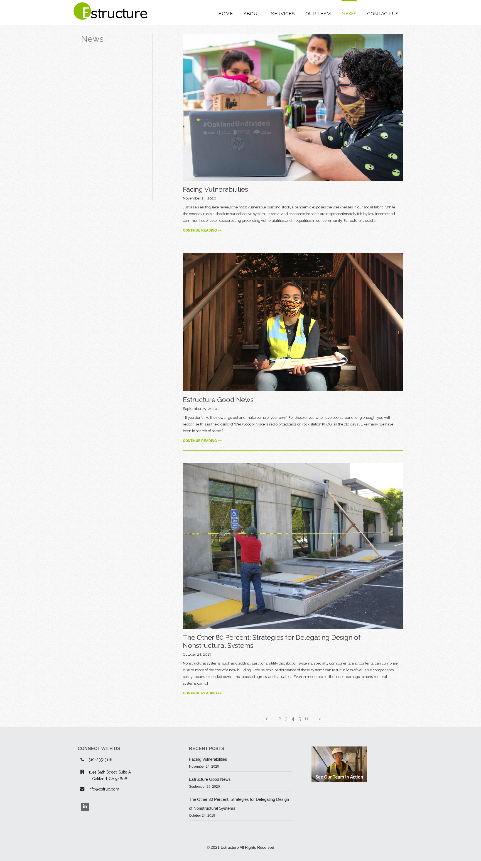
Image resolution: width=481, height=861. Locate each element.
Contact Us (383, 13)
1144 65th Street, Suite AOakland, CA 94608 (110, 775)
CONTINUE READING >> (202, 230)
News (349, 13)
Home (225, 13)
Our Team (318, 13)
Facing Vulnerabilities (215, 189)
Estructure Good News (218, 400)
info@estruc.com (104, 789)
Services (283, 13)
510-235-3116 (100, 759)
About (252, 13)
